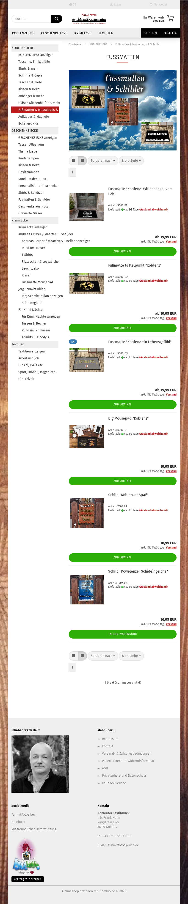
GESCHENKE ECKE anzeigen (37, 138)
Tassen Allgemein (31, 145)
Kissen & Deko (28, 89)
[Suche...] (56, 19)
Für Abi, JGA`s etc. (30, 365)
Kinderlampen (28, 158)
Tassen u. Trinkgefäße (34, 62)
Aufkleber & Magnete (33, 117)
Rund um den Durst (32, 179)
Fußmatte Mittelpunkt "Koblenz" (134, 265)
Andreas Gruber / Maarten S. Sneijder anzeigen (40, 241)
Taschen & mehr (30, 82)
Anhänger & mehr (31, 96)
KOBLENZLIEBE (23, 33)
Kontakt (107, 746)
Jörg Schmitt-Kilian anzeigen (40, 296)
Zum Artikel (122, 251)
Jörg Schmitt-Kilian (31, 289)
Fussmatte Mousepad (37, 282)
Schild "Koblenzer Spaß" (128, 495)
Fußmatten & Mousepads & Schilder (38, 110)
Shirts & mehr (28, 69)
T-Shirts (27, 255)
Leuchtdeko (30, 268)
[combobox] (103, 160)
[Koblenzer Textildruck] (89, 18)
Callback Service (114, 783)
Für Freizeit (26, 379)
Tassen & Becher (34, 323)
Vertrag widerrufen (28, 879)
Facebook (18, 822)
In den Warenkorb (123, 634)
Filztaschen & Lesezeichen (40, 262)
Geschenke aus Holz (33, 206)
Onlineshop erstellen (77, 891)
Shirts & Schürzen (31, 193)
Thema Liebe (27, 151)
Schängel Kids (28, 124)
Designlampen (28, 172)
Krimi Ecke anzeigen (32, 227)
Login (117, 4)
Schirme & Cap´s (30, 75)
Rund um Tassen (34, 248)
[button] (73, 160)
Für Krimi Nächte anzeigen (40, 317)
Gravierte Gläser (30, 213)
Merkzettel (159, 4)
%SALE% (170, 33)
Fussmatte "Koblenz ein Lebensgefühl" (139, 342)
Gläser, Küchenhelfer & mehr (38, 103)
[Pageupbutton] (175, 897)
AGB (105, 768)
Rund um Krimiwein (36, 330)
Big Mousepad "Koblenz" (128, 418)
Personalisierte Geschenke (38, 186)
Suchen (150, 33)
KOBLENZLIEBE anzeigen (35, 55)
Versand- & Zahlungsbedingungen (126, 754)
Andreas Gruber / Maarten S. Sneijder (38, 234)
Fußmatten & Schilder (34, 200)
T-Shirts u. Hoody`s (35, 337)
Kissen (26, 275)
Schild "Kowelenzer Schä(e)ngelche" (138, 571)
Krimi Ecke (82, 33)
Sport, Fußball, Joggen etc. (37, 372)
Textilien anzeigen (31, 351)
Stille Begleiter (33, 303)
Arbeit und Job (28, 358)
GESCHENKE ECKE (54, 33)
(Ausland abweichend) (153, 209)
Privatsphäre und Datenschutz (124, 776)
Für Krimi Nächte (30, 310)
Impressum (110, 739)
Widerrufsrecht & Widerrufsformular (128, 761)
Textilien (105, 33)
